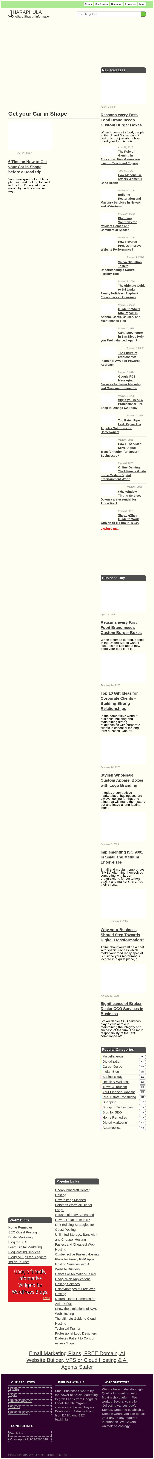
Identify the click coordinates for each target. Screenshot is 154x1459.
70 (142, 1112)
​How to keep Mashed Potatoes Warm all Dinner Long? (73, 1205)
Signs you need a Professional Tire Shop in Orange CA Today (122, 403)
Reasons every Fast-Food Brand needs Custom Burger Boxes (121, 120)
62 (142, 1128)
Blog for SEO (112, 1112)
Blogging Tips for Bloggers (27, 1257)
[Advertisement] (77, 42)
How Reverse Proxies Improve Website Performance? (121, 245)
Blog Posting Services (24, 1252)
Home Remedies (115, 1117)
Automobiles (112, 1128)
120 (142, 1092)
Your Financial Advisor (119, 1092)
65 (142, 1122)
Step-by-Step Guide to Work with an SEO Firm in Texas (120, 519)
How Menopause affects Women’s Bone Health (121, 179)
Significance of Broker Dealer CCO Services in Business (122, 1008)
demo (46, 1298)
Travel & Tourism (115, 1087)
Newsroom (116, 4)
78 (142, 1107)
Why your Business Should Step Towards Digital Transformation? (122, 934)
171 (142, 1082)
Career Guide (112, 1066)
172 (142, 1077)
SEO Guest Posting (22, 1232)
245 (142, 1066)
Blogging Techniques (118, 1107)
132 (142, 1087)
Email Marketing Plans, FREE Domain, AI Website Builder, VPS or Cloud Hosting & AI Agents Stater (77, 1360)
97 (142, 1102)
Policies (14, 1407)
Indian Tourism (18, 1262)
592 (142, 1056)
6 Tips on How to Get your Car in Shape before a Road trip (27, 166)
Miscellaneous (113, 1056)
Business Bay (113, 1077)
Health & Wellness (116, 1082)
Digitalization (112, 1061)
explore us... (110, 528)
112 (142, 1097)
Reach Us (16, 1433)
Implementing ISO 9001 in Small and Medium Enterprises (122, 857)
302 (142, 1061)
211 (142, 1072)
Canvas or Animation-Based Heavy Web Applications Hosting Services (75, 1279)
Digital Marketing (115, 1122)
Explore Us (130, 4)
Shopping (109, 1102)
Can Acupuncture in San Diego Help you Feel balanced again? (122, 336)
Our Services (101, 4)
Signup (88, 4)
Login (141, 4)
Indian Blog (111, 1072)
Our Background (20, 1401)
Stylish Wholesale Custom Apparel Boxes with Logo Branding (122, 780)
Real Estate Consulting (119, 1097)
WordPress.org (19, 1413)
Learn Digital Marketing (25, 1247)
